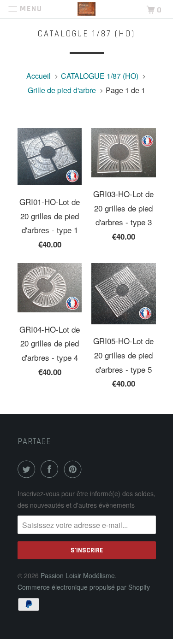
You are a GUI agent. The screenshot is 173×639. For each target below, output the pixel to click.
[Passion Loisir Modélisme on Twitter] (28, 469)
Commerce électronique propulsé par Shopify (84, 587)
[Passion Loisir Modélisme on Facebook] (51, 469)
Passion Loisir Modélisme (78, 575)
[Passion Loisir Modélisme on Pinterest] (74, 469)
